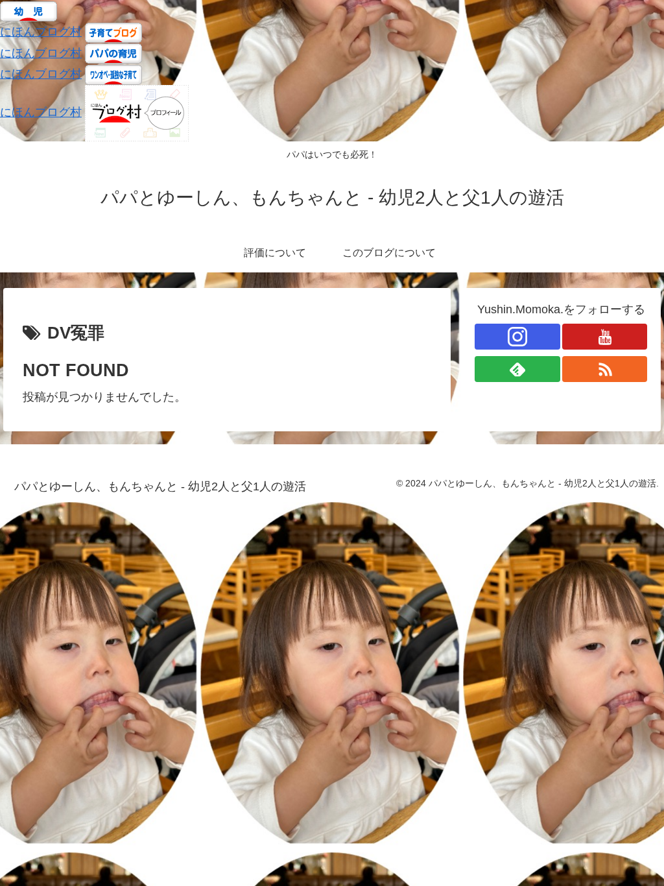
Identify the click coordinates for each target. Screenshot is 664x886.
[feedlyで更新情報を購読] (517, 369)
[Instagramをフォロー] (517, 337)
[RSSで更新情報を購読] (605, 369)
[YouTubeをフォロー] (605, 337)
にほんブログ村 (41, 31)
